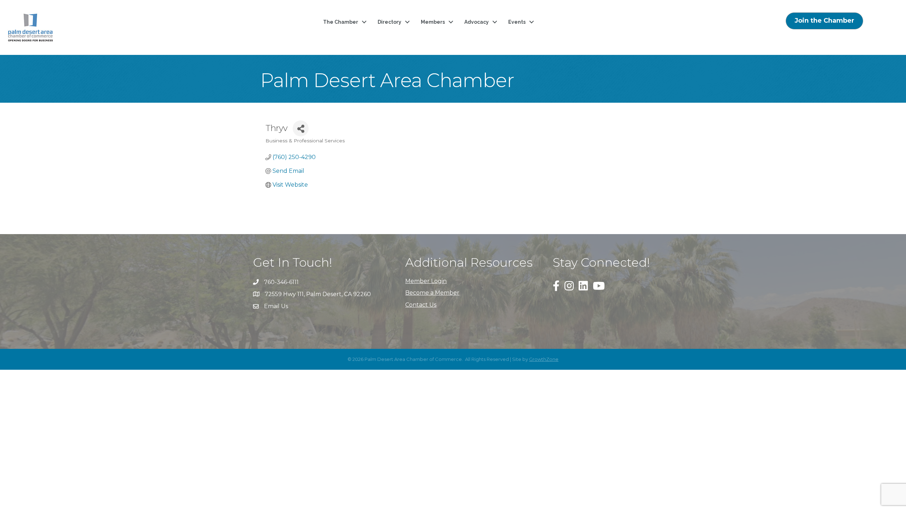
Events (517, 22)
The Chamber (340, 22)
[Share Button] (301, 128)
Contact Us (420, 304)
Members (433, 22)
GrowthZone (543, 359)
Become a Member (432, 292)
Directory (389, 22)
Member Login (426, 281)
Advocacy (476, 22)
